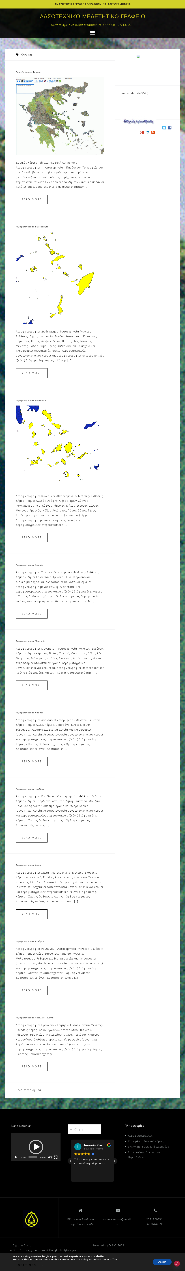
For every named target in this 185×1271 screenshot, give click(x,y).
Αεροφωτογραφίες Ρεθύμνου (30, 942)
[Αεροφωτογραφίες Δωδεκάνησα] (60, 277)
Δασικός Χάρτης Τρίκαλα (28, 72)
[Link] (177, 1263)
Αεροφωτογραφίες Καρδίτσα (30, 789)
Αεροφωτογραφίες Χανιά (28, 865)
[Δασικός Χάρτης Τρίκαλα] (60, 116)
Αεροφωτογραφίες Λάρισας (29, 713)
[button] (36, 1147)
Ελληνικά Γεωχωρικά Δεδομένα (148, 1146)
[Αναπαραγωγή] (16, 1157)
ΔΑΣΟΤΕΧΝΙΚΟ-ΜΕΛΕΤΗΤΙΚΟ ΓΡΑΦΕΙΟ (92, 17)
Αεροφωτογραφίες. (140, 1135)
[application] (36, 1147)
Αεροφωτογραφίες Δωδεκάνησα (32, 227)
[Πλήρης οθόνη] (56, 1157)
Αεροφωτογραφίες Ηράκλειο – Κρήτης (35, 1018)
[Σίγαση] (50, 1157)
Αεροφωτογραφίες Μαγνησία (30, 641)
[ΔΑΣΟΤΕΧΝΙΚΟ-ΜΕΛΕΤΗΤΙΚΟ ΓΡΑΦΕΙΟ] (31, 1219)
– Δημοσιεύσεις (20, 1245)
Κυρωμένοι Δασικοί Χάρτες (146, 1141)
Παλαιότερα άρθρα (28, 1090)
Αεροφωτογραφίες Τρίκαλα (29, 565)
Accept (162, 1262)
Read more (31, 199)
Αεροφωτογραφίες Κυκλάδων (31, 401)
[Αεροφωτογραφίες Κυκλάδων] (57, 446)
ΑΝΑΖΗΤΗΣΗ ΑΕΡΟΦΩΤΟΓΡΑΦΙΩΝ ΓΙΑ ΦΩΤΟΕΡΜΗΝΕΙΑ (93, 4)
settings (27, 1265)
